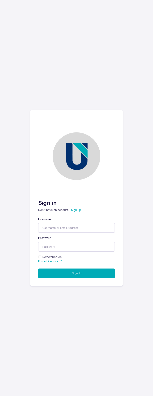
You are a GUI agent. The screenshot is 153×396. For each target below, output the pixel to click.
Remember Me (52, 257)
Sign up (76, 210)
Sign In (76, 273)
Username (45, 219)
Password (44, 238)
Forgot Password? (50, 261)
